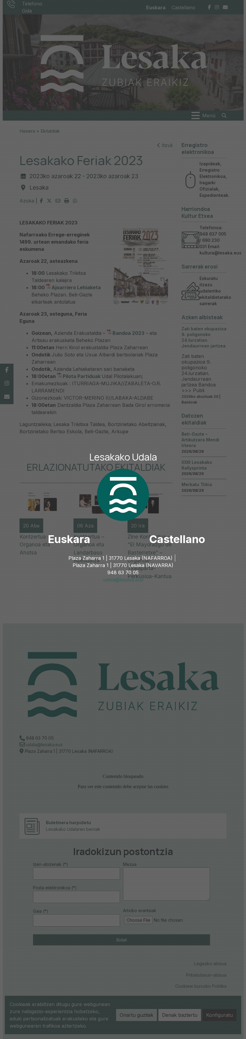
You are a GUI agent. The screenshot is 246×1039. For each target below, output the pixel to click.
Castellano (177, 539)
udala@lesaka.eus (123, 580)
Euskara (69, 539)
